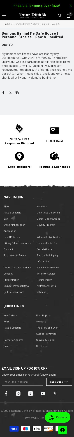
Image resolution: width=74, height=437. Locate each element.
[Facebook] (3, 92)
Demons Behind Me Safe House (30, 23)
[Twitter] (10, 92)
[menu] (4, 15)
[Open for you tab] (62, 430)
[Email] (17, 92)
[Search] (60, 15)
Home (7, 23)
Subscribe (56, 381)
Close (71, 5)
